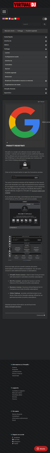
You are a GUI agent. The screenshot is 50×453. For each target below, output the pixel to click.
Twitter (15, 443)
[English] (3, 18)
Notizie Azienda (17, 414)
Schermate (15, 375)
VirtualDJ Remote (9, 89)
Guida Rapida (8, 37)
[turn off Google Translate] (7, 142)
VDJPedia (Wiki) (17, 395)
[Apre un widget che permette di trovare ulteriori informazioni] (41, 449)
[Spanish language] (6, 18)
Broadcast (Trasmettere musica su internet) (18, 80)
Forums (14, 399)
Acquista (15, 369)
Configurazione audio (11, 57)
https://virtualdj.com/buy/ (13, 306)
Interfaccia (7, 41)
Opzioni (7, 69)
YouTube (16, 439)
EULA (14, 420)
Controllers (8, 64)
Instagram (16, 441)
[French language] (9, 18)
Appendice (7, 93)
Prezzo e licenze (17, 373)
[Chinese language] (18, 18)
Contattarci (15, 416)
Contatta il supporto (18, 391)
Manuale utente (10, 31)
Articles (14, 397)
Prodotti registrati (31, 31)
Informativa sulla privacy (20, 418)
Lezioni (7, 53)
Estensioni (8, 76)
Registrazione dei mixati (12, 84)
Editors (6, 45)
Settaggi (20, 31)
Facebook (16, 437)
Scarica (14, 367)
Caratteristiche (16, 371)
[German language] (12, 18)
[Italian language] (15, 18)
